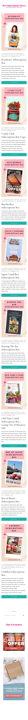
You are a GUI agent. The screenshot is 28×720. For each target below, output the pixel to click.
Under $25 (13, 129)
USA (9, 56)
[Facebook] (13, 604)
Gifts (6, 55)
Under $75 (4, 271)
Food (2, 55)
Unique (23, 493)
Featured (16, 53)
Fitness (21, 53)
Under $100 (21, 55)
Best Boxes (17, 490)
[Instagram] (15, 604)
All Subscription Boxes (7, 53)
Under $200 (4, 56)
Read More (14, 82)
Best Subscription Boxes (14, 5)
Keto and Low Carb (13, 55)
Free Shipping (8, 492)
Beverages (17, 268)
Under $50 (19, 129)
